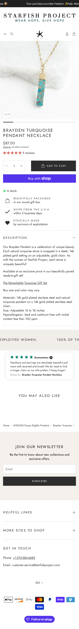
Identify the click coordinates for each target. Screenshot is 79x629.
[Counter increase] (21, 165)
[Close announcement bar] (75, 3)
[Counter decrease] (6, 165)
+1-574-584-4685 (24, 558)
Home (6, 425)
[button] (5, 34)
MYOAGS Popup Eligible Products (31, 425)
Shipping (7, 147)
